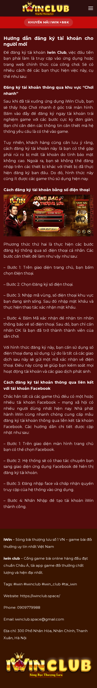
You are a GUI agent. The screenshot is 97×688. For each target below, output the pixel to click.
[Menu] (90, 8)
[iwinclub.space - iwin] (45, 8)
